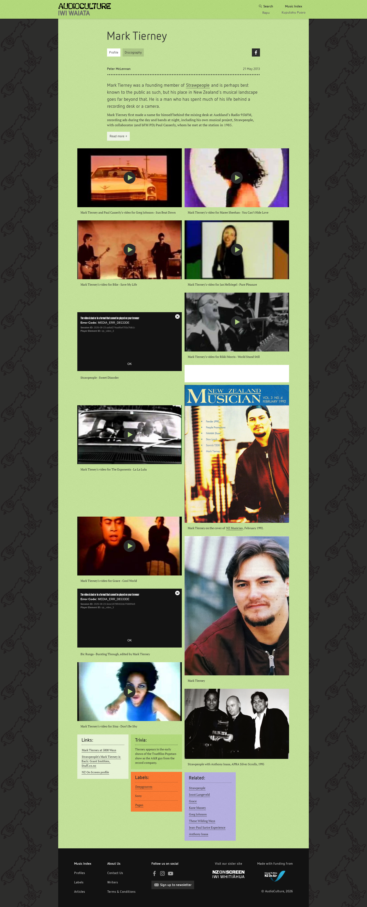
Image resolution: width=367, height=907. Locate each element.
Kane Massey (197, 808)
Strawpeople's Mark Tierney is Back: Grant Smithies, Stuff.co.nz (101, 761)
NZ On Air (275, 875)
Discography (133, 52)
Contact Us (115, 873)
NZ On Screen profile (95, 772)
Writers (112, 882)
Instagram (162, 873)
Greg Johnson (198, 814)
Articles (79, 892)
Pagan (139, 805)
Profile (113, 52)
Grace (193, 801)
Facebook (256, 52)
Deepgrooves (143, 787)
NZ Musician (234, 528)
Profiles (79, 873)
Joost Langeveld (199, 794)
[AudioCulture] (84, 9)
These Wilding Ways (202, 821)
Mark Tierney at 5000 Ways (99, 750)
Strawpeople (198, 85)
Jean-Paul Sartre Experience (207, 827)
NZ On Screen (228, 874)
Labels (78, 882)
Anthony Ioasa (198, 834)
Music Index (82, 864)
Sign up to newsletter (176, 885)
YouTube (171, 873)
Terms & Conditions (121, 892)
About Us (113, 864)
